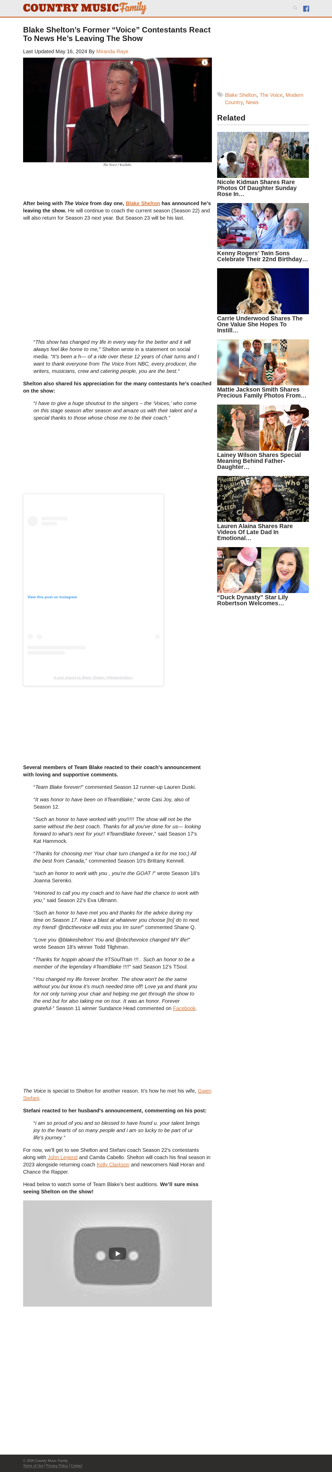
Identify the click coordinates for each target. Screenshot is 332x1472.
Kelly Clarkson (113, 1164)
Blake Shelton (143, 203)
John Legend (63, 1157)
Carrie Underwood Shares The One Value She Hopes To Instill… (260, 324)
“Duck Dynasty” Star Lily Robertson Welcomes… (252, 600)
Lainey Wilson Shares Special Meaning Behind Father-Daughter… (259, 461)
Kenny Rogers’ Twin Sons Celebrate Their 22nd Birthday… (262, 256)
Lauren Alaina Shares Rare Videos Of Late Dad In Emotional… (255, 532)
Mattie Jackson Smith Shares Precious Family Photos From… (262, 392)
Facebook (184, 1008)
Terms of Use (33, 1466)
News (252, 102)
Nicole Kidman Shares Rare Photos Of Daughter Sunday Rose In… (257, 188)
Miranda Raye (112, 51)
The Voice (271, 95)
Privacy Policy (57, 1466)
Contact (76, 1466)
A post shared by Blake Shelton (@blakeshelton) (93, 677)
